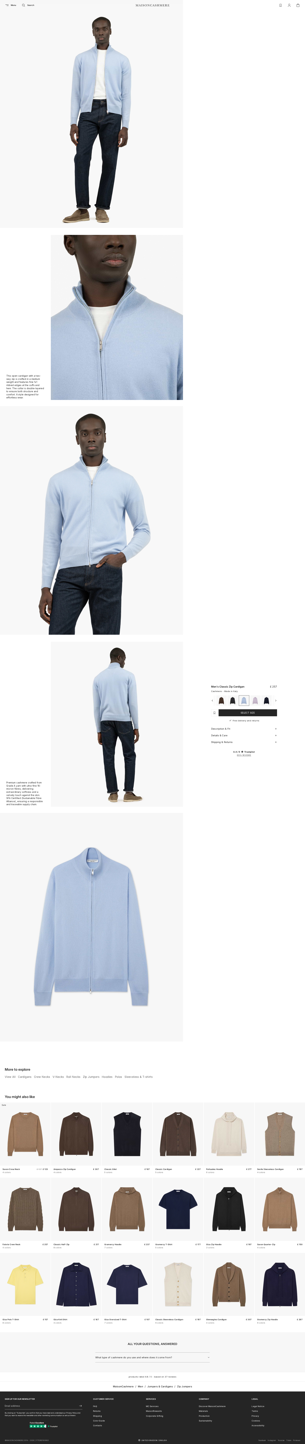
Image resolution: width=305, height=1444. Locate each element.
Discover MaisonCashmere (212, 1406)
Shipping (97, 1416)
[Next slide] (46, 1134)
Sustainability (205, 1421)
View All (10, 1076)
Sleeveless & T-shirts (139, 1076)
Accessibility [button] (258, 1425)
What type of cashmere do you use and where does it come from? (133, 1357)
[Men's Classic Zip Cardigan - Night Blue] (266, 700)
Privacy (255, 1416)
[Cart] (298, 5)
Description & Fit (220, 728)
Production (204, 1416)
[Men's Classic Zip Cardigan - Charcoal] (232, 700)
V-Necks (58, 1076)
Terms (255, 1411)
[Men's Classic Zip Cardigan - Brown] (221, 700)
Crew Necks (42, 1076)
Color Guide (99, 1421)
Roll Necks (73, 1076)
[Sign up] (79, 1405)
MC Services (152, 1406)
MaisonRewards (154, 1411)
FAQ (95, 1406)
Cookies (256, 1421)
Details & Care (219, 735)
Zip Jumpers (91, 1076)
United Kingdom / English (154, 1440)
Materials (203, 1411)
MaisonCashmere (123, 1386)
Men (140, 1386)
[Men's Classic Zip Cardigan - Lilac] (255, 700)
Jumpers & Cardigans (160, 1386)
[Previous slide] (4, 1134)
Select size (248, 712)
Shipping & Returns (222, 742)
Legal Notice (258, 1406)
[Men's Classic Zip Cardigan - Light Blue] (244, 700)
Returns (97, 1411)
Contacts (97, 1425)
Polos (118, 1076)
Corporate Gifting (154, 1416)
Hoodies (107, 1076)
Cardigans (25, 1076)
